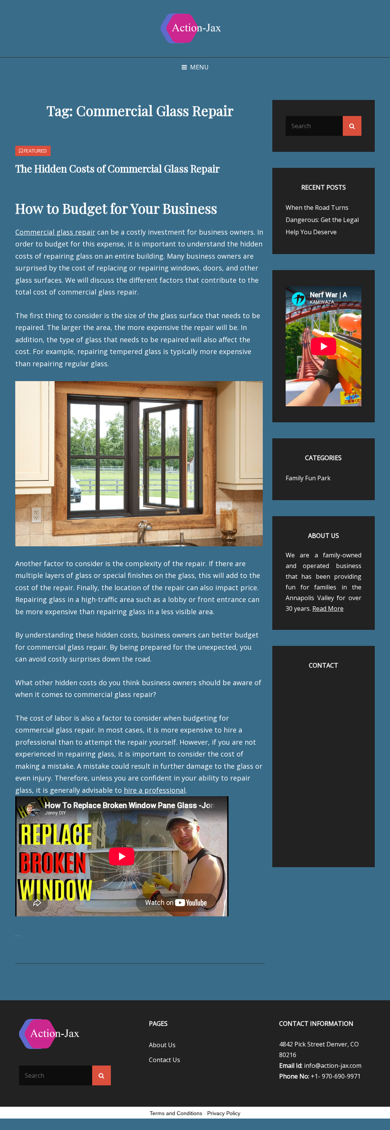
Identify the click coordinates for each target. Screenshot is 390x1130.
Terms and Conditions (176, 1113)
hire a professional (154, 790)
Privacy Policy (223, 1113)
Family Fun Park (308, 478)
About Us (162, 1045)
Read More (328, 608)
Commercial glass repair (55, 232)
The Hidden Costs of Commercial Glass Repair (117, 168)
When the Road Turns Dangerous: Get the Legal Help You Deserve (322, 219)
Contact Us (164, 1060)
